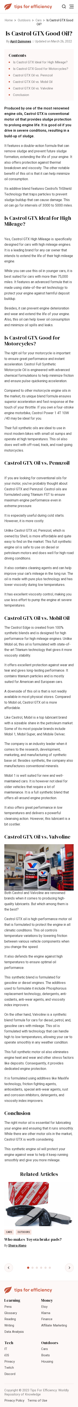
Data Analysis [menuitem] (14, 1331)
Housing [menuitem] (47, 1361)
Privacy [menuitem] (9, 1361)
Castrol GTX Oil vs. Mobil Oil (32, 82)
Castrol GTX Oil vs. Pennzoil (33, 75)
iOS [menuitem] (6, 1355)
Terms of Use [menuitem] (37, 1400)
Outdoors (24, 20)
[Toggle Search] (64, 6)
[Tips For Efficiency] (28, 6)
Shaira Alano (17, 1245)
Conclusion (21, 95)
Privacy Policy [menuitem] (14, 1400)
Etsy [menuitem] (44, 1306)
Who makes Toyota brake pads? (33, 1239)
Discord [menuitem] (9, 1374)
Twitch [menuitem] (9, 1367)
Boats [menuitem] (45, 1355)
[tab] (28, 1268)
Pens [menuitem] (8, 1306)
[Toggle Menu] (71, 6)
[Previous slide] (8, 1267)
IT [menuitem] (5, 1348)
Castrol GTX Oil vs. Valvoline (33, 88)
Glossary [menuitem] (10, 1313)
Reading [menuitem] (10, 1319)
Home (9, 20)
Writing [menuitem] (9, 1325)
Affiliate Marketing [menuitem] (54, 1325)
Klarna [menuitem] (45, 1313)
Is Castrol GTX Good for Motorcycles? (40, 69)
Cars (39, 20)
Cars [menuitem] (44, 1348)
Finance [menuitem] (46, 1319)
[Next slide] (69, 1267)
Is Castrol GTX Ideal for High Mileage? (40, 62)
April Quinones (20, 41)
